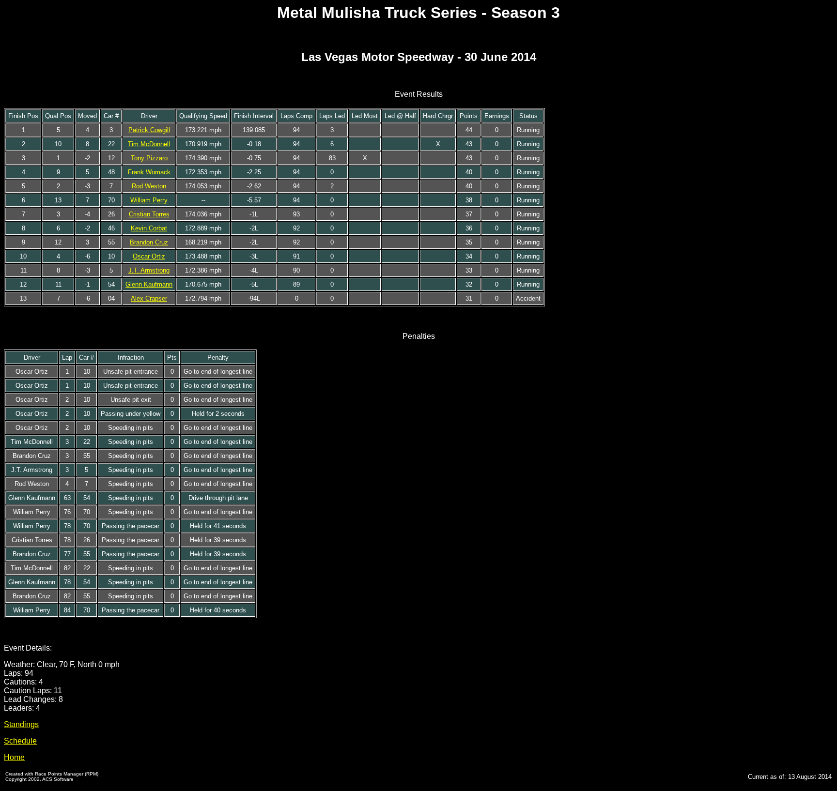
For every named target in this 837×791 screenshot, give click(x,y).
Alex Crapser (149, 298)
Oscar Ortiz (149, 256)
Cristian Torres (149, 214)
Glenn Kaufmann (148, 284)
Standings (21, 724)
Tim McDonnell (149, 144)
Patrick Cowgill (149, 130)
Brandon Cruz (149, 242)
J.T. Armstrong (149, 270)
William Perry (149, 200)
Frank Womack (149, 172)
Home (14, 757)
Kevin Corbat (149, 228)
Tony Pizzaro (149, 158)
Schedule (20, 741)
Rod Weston (149, 186)
